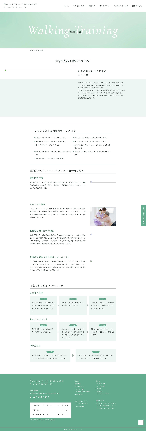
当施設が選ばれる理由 (83, 391)
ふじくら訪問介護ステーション (106, 406)
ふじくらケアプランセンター (105, 408)
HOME (77, 381)
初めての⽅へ (104, 6)
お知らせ (99, 391)
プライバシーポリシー (104, 394)
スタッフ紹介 (80, 389)
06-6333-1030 (40, 397)
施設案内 (92, 6)
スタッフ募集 (101, 384)
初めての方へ (79, 394)
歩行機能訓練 (80, 406)
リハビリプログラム (82, 404)
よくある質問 (101, 386)
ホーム (66, 6)
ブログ (99, 389)
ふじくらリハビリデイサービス (106, 403)
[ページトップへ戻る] (140, 422)
